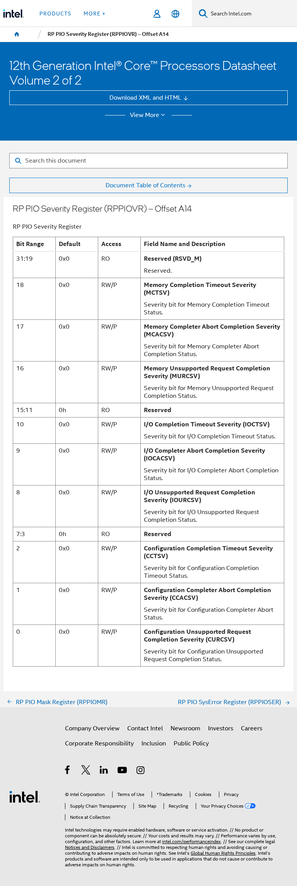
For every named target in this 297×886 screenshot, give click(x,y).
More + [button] (95, 13)
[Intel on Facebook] (68, 771)
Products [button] (55, 13)
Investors (220, 728)
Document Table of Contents (145, 185)
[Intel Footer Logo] (24, 796)
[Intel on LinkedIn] (104, 771)
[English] (175, 13)
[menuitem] (17, 34)
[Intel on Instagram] (141, 771)
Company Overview (92, 728)
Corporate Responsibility (99, 743)
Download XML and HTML (145, 97)
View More (144, 115)
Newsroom (185, 728)
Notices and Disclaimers (89, 847)
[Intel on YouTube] (123, 771)
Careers (251, 728)
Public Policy (191, 743)
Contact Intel (145, 728)
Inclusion (154, 743)
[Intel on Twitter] (86, 771)
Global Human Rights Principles (223, 853)
